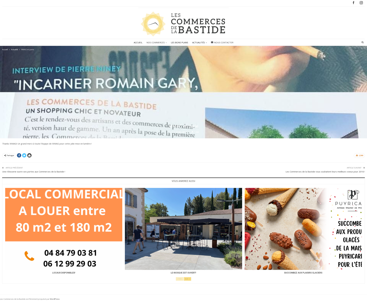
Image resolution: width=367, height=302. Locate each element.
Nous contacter (223, 42)
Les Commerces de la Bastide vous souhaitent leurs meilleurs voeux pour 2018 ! (325, 171)
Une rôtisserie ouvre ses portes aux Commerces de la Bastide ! (33, 171)
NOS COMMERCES (156, 42)
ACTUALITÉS (198, 42)
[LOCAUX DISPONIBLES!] (63, 229)
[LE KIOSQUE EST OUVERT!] (183, 229)
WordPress (55, 299)
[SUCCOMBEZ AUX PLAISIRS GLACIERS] (303, 229)
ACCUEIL (138, 42)
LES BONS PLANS (179, 42)
